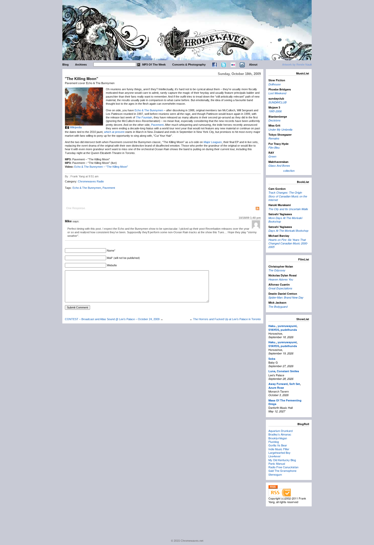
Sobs (271, 359)
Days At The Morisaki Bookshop (288, 230)
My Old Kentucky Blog (282, 460)
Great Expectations (280, 288)
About (253, 64)
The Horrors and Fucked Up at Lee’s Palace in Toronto (227, 319)
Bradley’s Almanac (279, 434)
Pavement (157, 124)
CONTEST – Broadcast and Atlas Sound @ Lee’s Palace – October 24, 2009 (112, 319)
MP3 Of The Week (154, 64)
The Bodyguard (277, 306)
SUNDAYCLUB (277, 102)
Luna (271, 371)
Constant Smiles (288, 371)
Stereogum (275, 474)
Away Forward (278, 384)
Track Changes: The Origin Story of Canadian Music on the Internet (287, 196)
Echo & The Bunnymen (149, 110)
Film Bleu (274, 147)
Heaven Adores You (280, 279)
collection (289, 170)
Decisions (274, 120)
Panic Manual (276, 463)
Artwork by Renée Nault (297, 64)
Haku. (272, 326)
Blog (65, 64)
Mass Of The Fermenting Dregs (284, 402)
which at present (114, 131)
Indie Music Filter (278, 449)
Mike (68, 221)
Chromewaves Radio (91, 181)
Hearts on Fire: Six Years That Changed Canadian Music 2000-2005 (288, 243)
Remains (273, 138)
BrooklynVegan (277, 438)
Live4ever (274, 456)
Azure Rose (276, 388)
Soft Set (294, 384)
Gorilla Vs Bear (277, 445)
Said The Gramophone (282, 471)
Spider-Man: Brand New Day (286, 297)
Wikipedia (76, 127)
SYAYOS (273, 330)
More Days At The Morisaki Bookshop (285, 219)
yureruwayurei (287, 326)
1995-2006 (275, 111)
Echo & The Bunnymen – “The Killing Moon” (101, 166)
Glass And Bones (279, 165)
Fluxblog (273, 442)
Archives (81, 64)
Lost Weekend (277, 93)
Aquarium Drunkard (280, 431)
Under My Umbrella (280, 129)
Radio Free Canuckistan (283, 467)
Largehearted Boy (279, 452)
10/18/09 (250, 217)
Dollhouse (274, 84)
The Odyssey (276, 270)
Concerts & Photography (189, 64)
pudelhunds (289, 330)
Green (272, 156)
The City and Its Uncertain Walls (288, 209)
